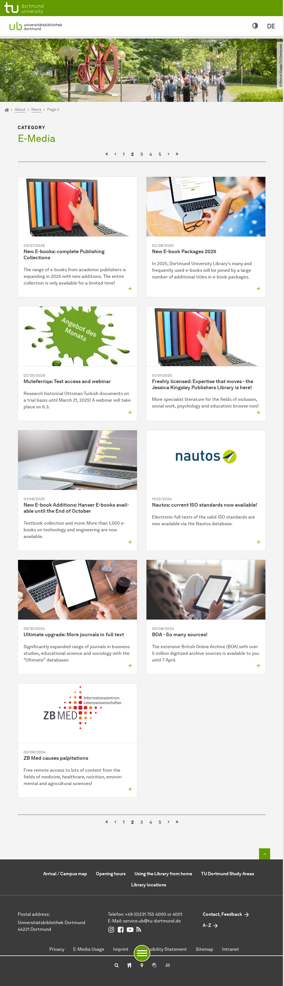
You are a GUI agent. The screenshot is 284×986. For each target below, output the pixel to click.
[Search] (116, 965)
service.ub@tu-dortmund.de (152, 921)
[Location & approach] (142, 965)
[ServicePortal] (154, 965)
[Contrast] (255, 26)
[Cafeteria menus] (129, 965)
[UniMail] (167, 965)
